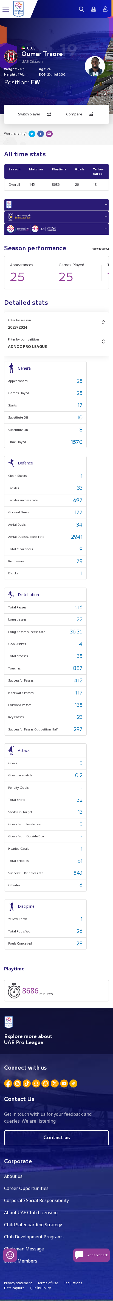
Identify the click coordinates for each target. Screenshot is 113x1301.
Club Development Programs (34, 1237)
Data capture (14, 1288)
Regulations (73, 1283)
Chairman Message (24, 1249)
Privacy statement (18, 1283)
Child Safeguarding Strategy (33, 1225)
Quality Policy (40, 1288)
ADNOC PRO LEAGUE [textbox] (27, 346)
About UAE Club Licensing (31, 1212)
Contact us (56, 1138)
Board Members (20, 1261)
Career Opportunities (26, 1188)
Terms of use (47, 1283)
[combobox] (56, 327)
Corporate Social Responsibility (36, 1200)
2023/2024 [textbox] (17, 327)
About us (13, 1176)
